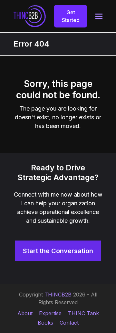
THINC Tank (83, 313)
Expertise (50, 313)
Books (45, 322)
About (25, 313)
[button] (98, 16)
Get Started (71, 16)
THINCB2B (58, 294)
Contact (69, 322)
